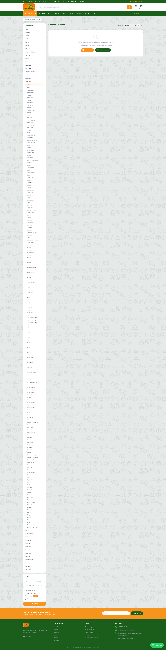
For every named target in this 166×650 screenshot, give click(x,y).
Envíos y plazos (89, 630)
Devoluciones (89, 632)
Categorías (30, 13)
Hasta (36, 579)
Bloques (79, 13)
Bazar (64, 13)
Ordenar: (120, 26)
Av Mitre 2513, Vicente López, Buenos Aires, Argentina (69, 1)
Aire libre (56, 627)
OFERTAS (138, 13)
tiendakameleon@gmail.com (44, 1)
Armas (50, 13)
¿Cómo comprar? (89, 627)
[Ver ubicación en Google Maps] (116, 633)
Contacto (87, 635)
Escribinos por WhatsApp (125, 638)
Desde (26, 579)
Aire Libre (42, 13)
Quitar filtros (88, 50)
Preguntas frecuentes (91, 638)
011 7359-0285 (29, 1)
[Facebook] (24, 636)
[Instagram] (27, 636)
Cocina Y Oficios (90, 13)
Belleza (72, 13)
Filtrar (36, 604)
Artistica (57, 13)
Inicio (26, 20)
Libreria (31, 20)
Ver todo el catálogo (103, 50)
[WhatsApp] (30, 636)
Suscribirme (137, 613)
